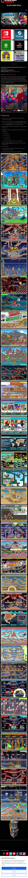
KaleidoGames (8, 3)
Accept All (14, 868)
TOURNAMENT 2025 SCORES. (10, 74)
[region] (14, 867)
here (19, 71)
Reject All (14, 875)
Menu (26, 10)
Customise (14, 871)
